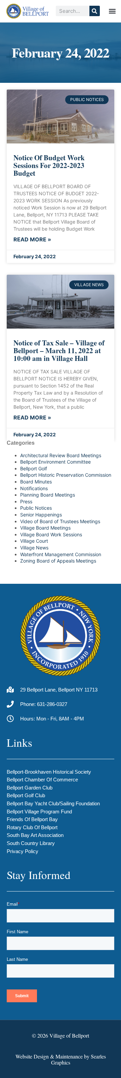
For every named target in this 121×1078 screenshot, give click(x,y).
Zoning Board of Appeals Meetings (58, 561)
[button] (112, 10)
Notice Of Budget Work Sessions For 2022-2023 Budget (49, 165)
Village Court (34, 541)
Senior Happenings (41, 514)
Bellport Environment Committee (55, 462)
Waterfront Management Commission (60, 554)
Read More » (32, 239)
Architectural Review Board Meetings (60, 455)
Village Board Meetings (45, 528)
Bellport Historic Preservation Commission (65, 475)
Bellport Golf (33, 468)
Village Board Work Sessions (51, 534)
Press (26, 501)
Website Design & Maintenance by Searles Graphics (60, 1059)
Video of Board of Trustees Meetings (60, 521)
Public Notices (36, 508)
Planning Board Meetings (47, 495)
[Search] (94, 11)
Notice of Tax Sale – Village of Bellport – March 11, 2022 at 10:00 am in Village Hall (59, 350)
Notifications (34, 488)
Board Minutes (36, 481)
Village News (34, 547)
